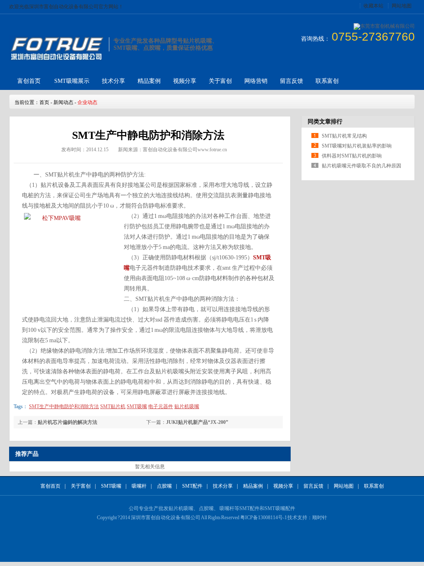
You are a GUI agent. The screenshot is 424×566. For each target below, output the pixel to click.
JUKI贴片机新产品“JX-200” (197, 422)
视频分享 (184, 81)
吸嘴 (280, 508)
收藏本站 (373, 5)
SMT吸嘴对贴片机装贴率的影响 (357, 146)
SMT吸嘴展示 (71, 81)
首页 (44, 102)
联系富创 (327, 81)
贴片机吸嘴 (181, 508)
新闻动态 (63, 102)
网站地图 (402, 5)
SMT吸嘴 (111, 486)
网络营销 (255, 81)
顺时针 (319, 517)
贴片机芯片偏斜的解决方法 (67, 422)
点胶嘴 (164, 486)
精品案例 (149, 81)
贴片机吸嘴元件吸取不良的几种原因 (361, 166)
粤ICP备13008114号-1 (263, 517)
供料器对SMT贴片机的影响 (352, 156)
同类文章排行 (325, 122)
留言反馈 (291, 81)
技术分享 (113, 81)
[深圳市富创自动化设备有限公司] (56, 59)
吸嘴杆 (139, 486)
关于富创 (220, 81)
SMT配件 (192, 486)
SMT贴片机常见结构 (344, 136)
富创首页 (29, 81)
